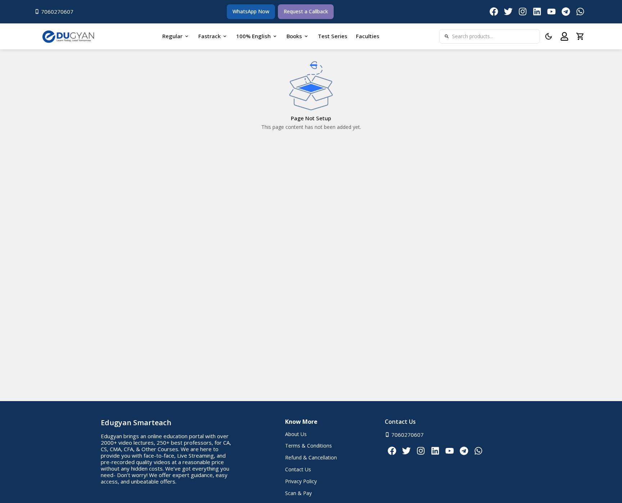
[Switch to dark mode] (548, 36)
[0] (580, 36)
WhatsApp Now (251, 11)
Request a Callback (306, 11)
